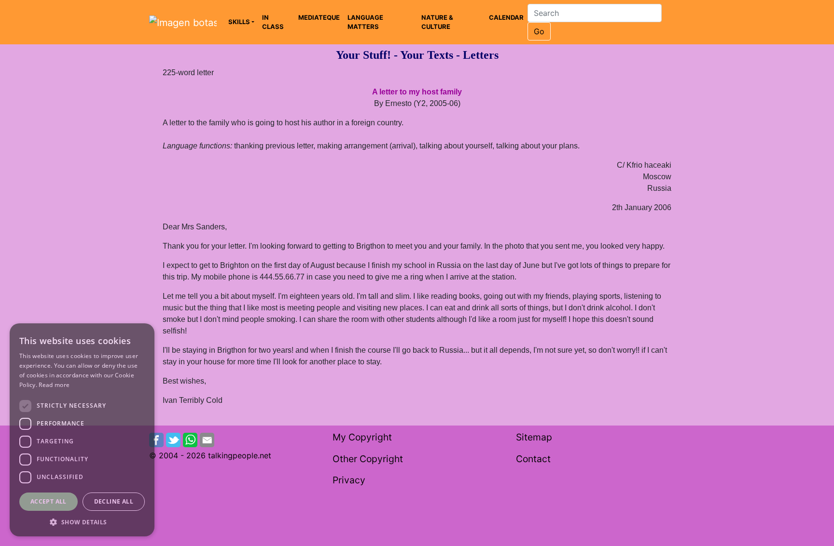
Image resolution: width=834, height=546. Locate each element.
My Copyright (362, 437)
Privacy (349, 480)
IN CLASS (273, 22)
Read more (54, 385)
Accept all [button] (48, 501)
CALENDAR (506, 17)
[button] (82, 522)
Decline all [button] (113, 501)
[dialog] (82, 429)
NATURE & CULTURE (437, 22)
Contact (533, 459)
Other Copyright (368, 459)
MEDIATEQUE (319, 17)
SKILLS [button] (239, 22)
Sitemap (534, 437)
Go (539, 31)
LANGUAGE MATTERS (365, 22)
